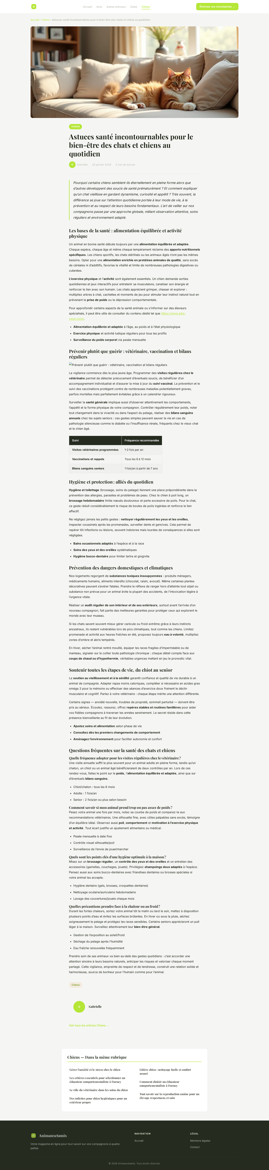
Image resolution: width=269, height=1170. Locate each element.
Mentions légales (200, 1140)
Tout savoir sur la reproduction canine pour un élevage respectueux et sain (169, 1096)
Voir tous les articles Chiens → (89, 1025)
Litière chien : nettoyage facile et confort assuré (165, 1071)
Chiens (146, 6)
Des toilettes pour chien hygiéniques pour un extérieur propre (98, 1100)
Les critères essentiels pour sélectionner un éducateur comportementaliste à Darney (97, 1080)
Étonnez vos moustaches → (217, 6)
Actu (99, 6)
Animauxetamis (53, 1135)
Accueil (87, 6)
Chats (133, 6)
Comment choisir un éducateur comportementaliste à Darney (159, 1083)
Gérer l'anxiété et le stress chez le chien (95, 1069)
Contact (195, 1147)
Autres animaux (116, 6)
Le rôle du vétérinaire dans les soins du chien (99, 1090)
